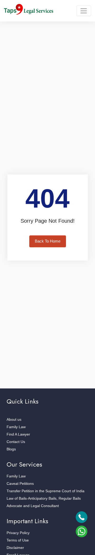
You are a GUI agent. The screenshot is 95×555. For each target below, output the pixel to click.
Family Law (16, 427)
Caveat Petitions (20, 483)
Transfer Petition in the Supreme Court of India (45, 491)
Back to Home (47, 241)
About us (14, 419)
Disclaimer (15, 547)
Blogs (11, 449)
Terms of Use (18, 540)
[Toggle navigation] (83, 11)
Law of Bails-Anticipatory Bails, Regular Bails (44, 498)
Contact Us (16, 442)
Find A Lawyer (18, 434)
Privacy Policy (18, 533)
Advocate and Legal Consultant (33, 506)
